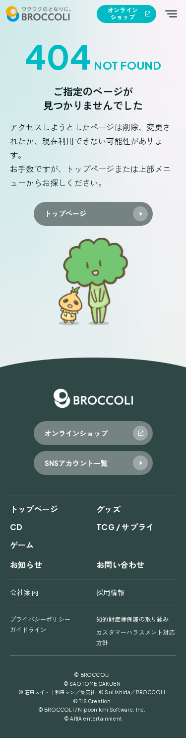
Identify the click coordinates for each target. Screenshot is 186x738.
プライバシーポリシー (40, 619)
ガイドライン (28, 630)
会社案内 (24, 592)
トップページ (34, 509)
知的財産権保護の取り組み (132, 619)
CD (16, 527)
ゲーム (22, 545)
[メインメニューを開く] (171, 14)
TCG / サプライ (125, 527)
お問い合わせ (120, 564)
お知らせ (26, 564)
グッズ (108, 509)
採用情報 (110, 592)
